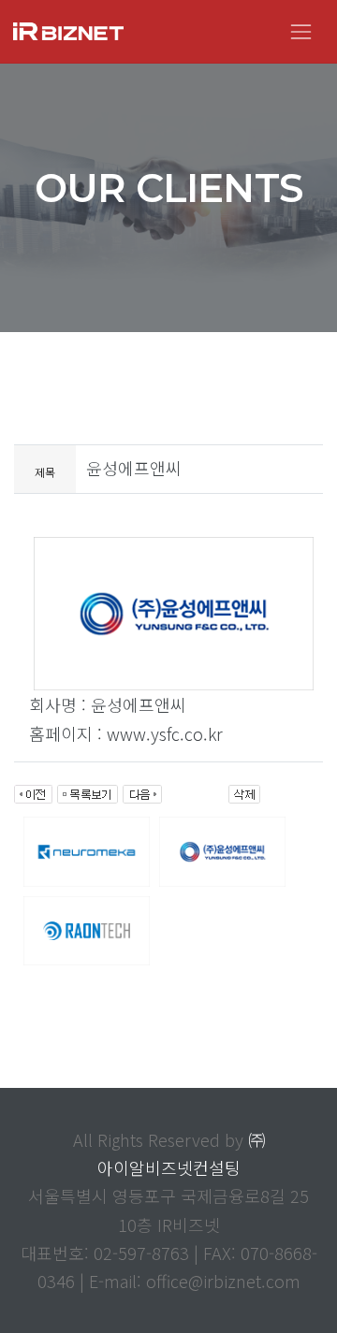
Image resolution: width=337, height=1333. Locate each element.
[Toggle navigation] (301, 31)
